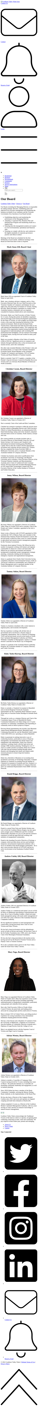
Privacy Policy (5, 1364)
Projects (7, 183)
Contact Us (4, 3)
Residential (8, 176)
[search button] (5, 192)
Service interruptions (11, 184)
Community (8, 181)
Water (6, 186)
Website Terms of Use (28, 1362)
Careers (7, 1128)
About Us (8, 1124)
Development (9, 179)
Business (7, 177)
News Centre (9, 1126)
